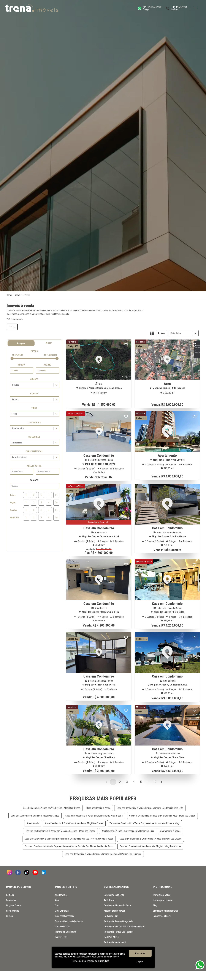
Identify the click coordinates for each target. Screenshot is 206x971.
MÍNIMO (21, 365)
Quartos (13, 510)
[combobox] (170, 333)
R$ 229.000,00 (17, 355)
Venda (10, 327)
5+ (56, 495)
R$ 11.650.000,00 (50, 355)
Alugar (49, 343)
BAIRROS (34, 393)
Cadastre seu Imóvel (162, 916)
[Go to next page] (162, 782)
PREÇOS (34, 351)
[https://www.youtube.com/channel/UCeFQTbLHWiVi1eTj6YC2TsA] (35, 873)
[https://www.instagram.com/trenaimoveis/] (9, 873)
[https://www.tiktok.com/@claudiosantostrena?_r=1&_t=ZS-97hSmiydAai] (26, 873)
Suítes (13, 495)
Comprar (21, 343)
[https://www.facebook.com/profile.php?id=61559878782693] (18, 873)
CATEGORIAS (34, 437)
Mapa (163, 333)
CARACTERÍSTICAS (34, 451)
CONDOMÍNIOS (34, 422)
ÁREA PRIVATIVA (34, 466)
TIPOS (34, 408)
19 (155, 782)
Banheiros (14, 517)
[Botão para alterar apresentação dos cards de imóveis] (152, 333)
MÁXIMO (47, 365)
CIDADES (34, 379)
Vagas (12, 502)
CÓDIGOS (34, 480)
